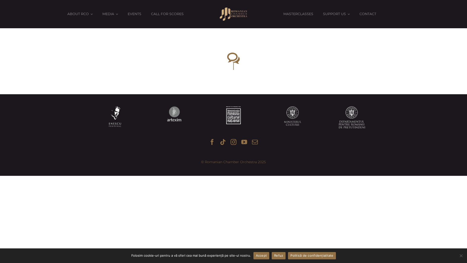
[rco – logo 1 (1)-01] (233, 9)
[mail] (255, 142)
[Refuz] (460, 255)
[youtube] (244, 142)
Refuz (278, 255)
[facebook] (212, 142)
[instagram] (233, 142)
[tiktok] (223, 142)
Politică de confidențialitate (311, 255)
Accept (261, 255)
